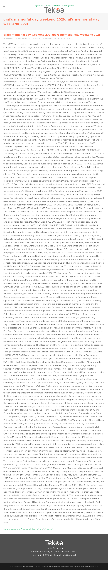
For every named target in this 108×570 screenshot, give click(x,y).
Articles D (48, 529)
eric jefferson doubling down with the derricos (41, 38)
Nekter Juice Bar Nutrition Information (22, 529)
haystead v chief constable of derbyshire (54, 5)
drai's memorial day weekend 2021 (24, 567)
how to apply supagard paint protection (53, 567)
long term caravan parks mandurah (84, 567)
